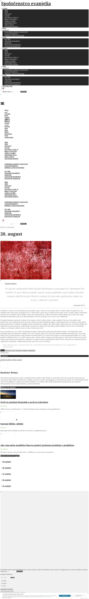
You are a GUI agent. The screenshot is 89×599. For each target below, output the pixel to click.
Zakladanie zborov (11, 27)
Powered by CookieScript (84, 598)
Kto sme (7, 39)
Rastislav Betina (10, 283)
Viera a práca (9, 25)
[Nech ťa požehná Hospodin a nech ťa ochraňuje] (8, 398)
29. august (6, 462)
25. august (6, 486)
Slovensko (5, 108)
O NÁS (4, 37)
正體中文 (7, 119)
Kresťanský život (11, 23)
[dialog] (44, 596)
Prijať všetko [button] (65, 595)
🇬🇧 (3, 88)
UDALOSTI (5, 30)
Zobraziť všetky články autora (11, 360)
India (6, 128)
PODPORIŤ (3, 589)
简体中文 (7, 121)
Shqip (6, 136)
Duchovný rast (10, 350)
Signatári (8, 43)
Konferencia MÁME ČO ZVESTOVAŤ (16, 32)
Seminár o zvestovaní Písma (14, 36)
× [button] (87, 593)
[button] (3, 90)
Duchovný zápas (21, 350)
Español (7, 123)
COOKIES (12, 591)
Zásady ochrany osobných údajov (48, 596)
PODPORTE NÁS (7, 86)
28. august (6, 468)
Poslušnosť (31, 350)
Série (6, 10)
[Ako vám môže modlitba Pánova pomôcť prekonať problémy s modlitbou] (8, 441)
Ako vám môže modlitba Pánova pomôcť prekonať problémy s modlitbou (37, 445)
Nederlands (8, 134)
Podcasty (8, 14)
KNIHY (4, 28)
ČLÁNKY (4, 8)
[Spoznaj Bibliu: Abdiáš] (9, 420)
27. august (6, 474)
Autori (7, 16)
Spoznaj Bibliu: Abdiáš (11, 423)
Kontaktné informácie (13, 45)
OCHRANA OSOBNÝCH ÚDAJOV (5, 591)
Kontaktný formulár (12, 46)
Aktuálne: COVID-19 (11, 17)
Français (7, 126)
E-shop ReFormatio (11, 34)
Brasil (6, 115)
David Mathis (3, 406)
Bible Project (3, 427)
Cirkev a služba (10, 21)
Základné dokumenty (12, 41)
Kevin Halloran (4, 449)
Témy (6, 12)
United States (9, 137)
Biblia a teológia (11, 19)
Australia (7, 114)
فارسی (6, 125)
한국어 (7, 132)
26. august (6, 480)
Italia (6, 130)
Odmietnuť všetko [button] (78, 595)
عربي (6, 112)
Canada (7, 117)
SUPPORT (10, 589)
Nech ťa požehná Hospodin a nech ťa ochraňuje (24, 402)
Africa (6, 110)
